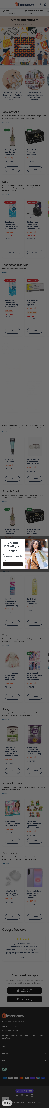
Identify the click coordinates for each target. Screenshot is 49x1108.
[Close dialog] (46, 540)
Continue (12, 564)
